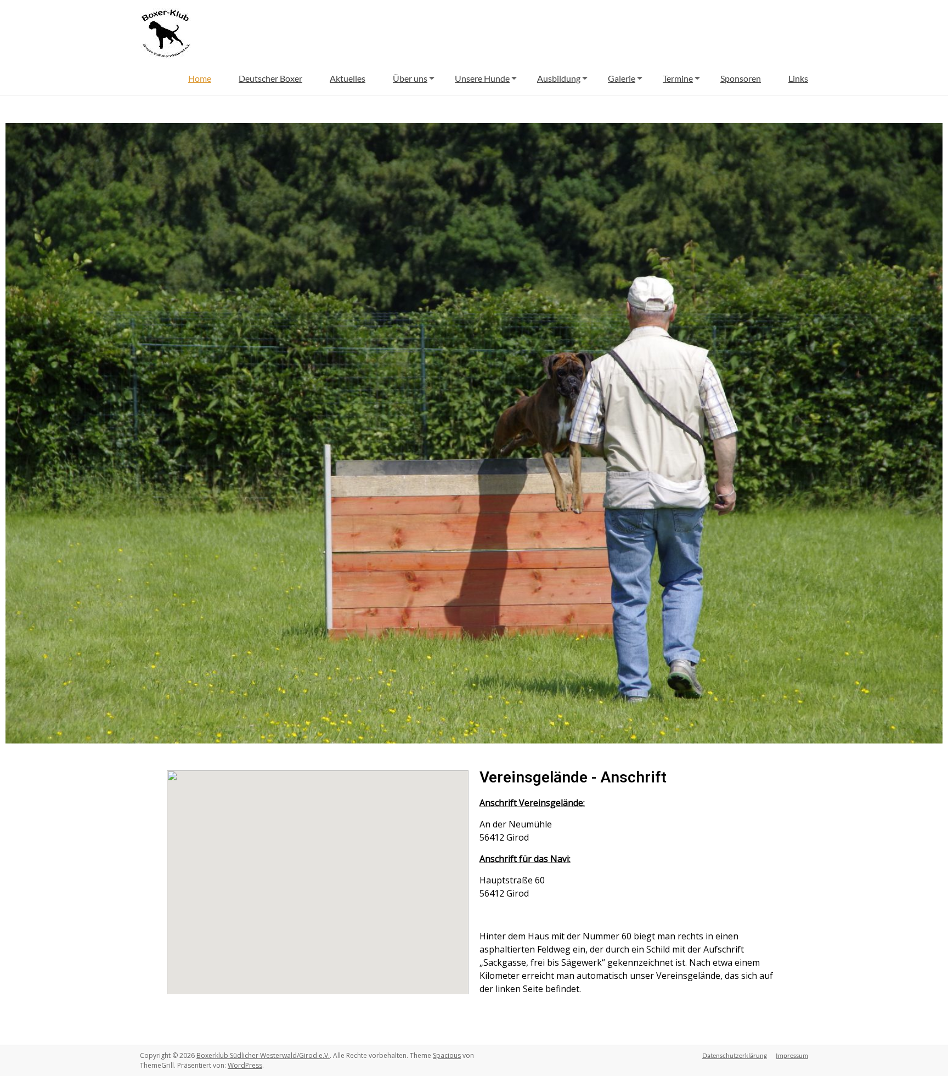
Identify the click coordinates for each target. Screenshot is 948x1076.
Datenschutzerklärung (734, 1055)
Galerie (621, 78)
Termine (678, 78)
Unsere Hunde (482, 78)
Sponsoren (740, 78)
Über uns (410, 78)
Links (798, 78)
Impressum (792, 1055)
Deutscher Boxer (270, 78)
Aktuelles (347, 78)
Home (199, 78)
